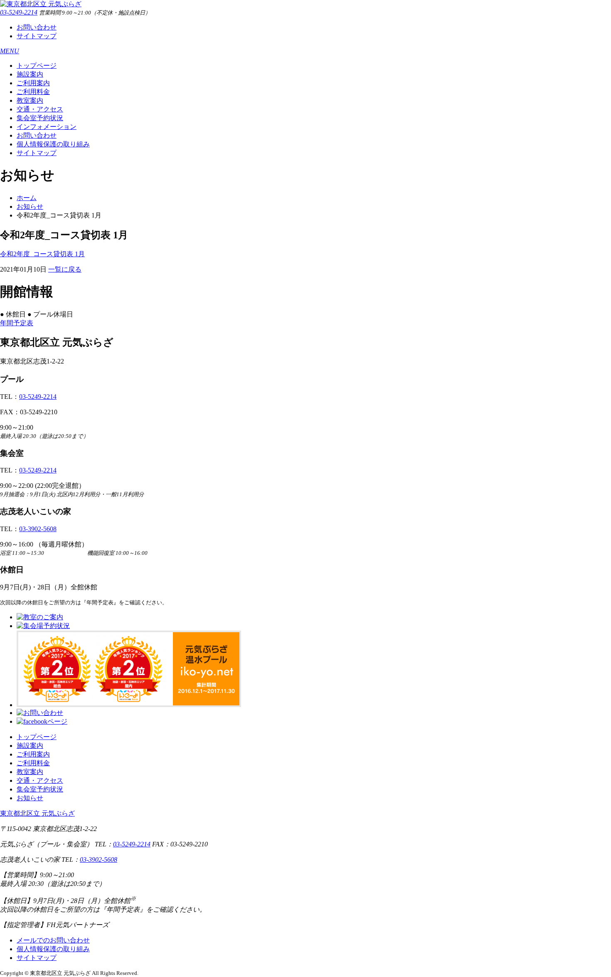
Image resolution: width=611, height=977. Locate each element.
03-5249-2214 (18, 12)
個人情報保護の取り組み (53, 144)
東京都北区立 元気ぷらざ (37, 813)
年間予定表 (16, 322)
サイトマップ (37, 36)
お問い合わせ (37, 27)
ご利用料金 (33, 91)
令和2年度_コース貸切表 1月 (42, 253)
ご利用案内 (33, 83)
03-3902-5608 (38, 528)
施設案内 (30, 74)
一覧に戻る (64, 269)
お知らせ (30, 206)
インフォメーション (46, 126)
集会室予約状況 (40, 117)
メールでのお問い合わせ (53, 940)
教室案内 (30, 100)
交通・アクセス (40, 109)
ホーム (27, 197)
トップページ (37, 65)
